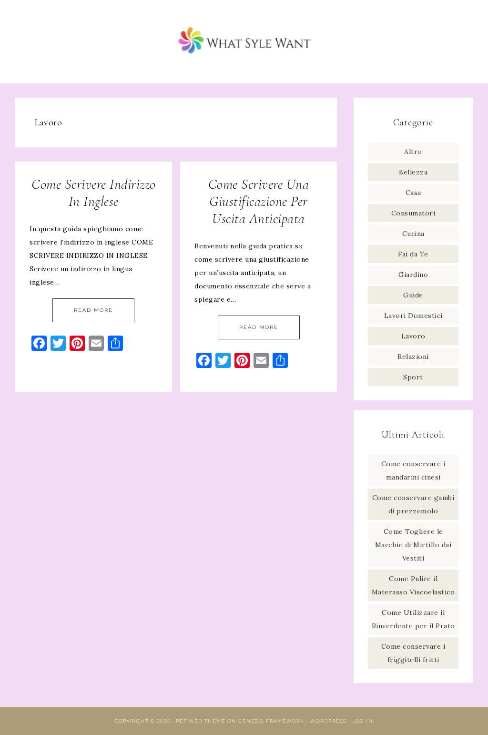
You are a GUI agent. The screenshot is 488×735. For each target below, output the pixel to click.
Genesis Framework (271, 721)
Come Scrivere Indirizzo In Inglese (93, 192)
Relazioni (413, 356)
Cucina (413, 233)
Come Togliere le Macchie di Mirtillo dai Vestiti (413, 544)
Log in (362, 721)
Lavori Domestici (413, 315)
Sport (413, 377)
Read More (93, 310)
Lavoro (413, 336)
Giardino (413, 274)
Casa (413, 192)
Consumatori (413, 213)
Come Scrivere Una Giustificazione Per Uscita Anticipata (258, 201)
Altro (413, 151)
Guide (413, 295)
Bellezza (413, 172)
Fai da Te (413, 254)
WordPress (328, 721)
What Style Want (244, 41)
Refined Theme (200, 721)
